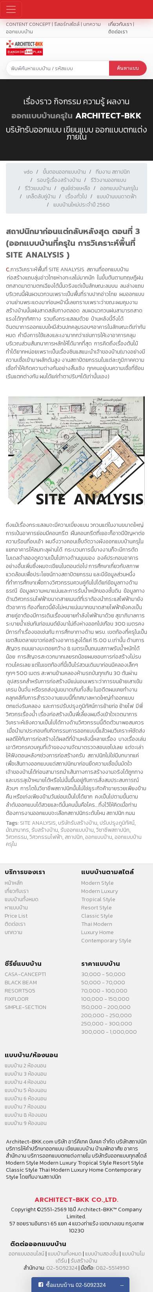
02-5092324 (61, 1268)
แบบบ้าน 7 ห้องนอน (25, 1107)
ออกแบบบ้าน (98, 837)
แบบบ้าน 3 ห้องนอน (26, 1074)
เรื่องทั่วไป (76, 196)
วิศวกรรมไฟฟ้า (45, 837)
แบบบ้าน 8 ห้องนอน (26, 1115)
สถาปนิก (74, 837)
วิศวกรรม (16, 837)
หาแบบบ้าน (16, 908)
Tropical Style (98, 899)
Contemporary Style (106, 940)
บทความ (13, 932)
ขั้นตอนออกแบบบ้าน (64, 172)
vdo (28, 172)
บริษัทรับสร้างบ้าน (77, 823)
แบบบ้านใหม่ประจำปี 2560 (81, 205)
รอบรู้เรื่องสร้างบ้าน (59, 180)
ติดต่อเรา (118, 31)
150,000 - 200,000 (106, 1007)
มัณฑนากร (17, 830)
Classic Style (97, 916)
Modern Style (97, 883)
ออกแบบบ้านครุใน (42, 116)
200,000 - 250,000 (106, 1015)
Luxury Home (97, 932)
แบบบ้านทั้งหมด (21, 899)
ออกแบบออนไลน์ (26, 1254)
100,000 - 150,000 (105, 999)
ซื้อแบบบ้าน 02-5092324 (76, 1285)
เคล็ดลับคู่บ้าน (41, 196)
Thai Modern (96, 924)
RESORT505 (20, 991)
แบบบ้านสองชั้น (101, 1254)
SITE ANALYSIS (38, 823)
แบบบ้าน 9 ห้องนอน (26, 1123)
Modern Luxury (99, 891)
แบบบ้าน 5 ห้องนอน (26, 1090)
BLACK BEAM (21, 982)
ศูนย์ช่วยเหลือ (75, 188)
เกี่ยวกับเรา (120, 24)
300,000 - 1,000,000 (109, 1032)
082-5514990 (112, 1268)
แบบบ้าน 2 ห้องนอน (25, 1066)
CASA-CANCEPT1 (25, 974)
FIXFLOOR (17, 999)
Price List (16, 916)
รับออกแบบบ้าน (77, 830)
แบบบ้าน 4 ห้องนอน (25, 1082)
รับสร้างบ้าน (44, 830)
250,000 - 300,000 (106, 1024)
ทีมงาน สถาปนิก (113, 172)
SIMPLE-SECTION (25, 1007)
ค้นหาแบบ (128, 68)
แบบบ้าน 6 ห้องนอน (26, 1098)
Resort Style (96, 908)
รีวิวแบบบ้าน (38, 188)
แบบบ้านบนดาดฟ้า (117, 196)
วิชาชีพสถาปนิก (112, 830)
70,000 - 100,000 (104, 991)
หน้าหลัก (14, 883)
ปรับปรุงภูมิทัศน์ (117, 823)
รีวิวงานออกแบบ (108, 180)
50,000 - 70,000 (103, 982)
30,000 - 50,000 (103, 974)
